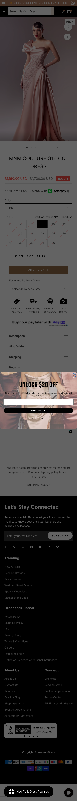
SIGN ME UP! (38, 410)
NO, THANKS (38, 418)
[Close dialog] (74, 375)
